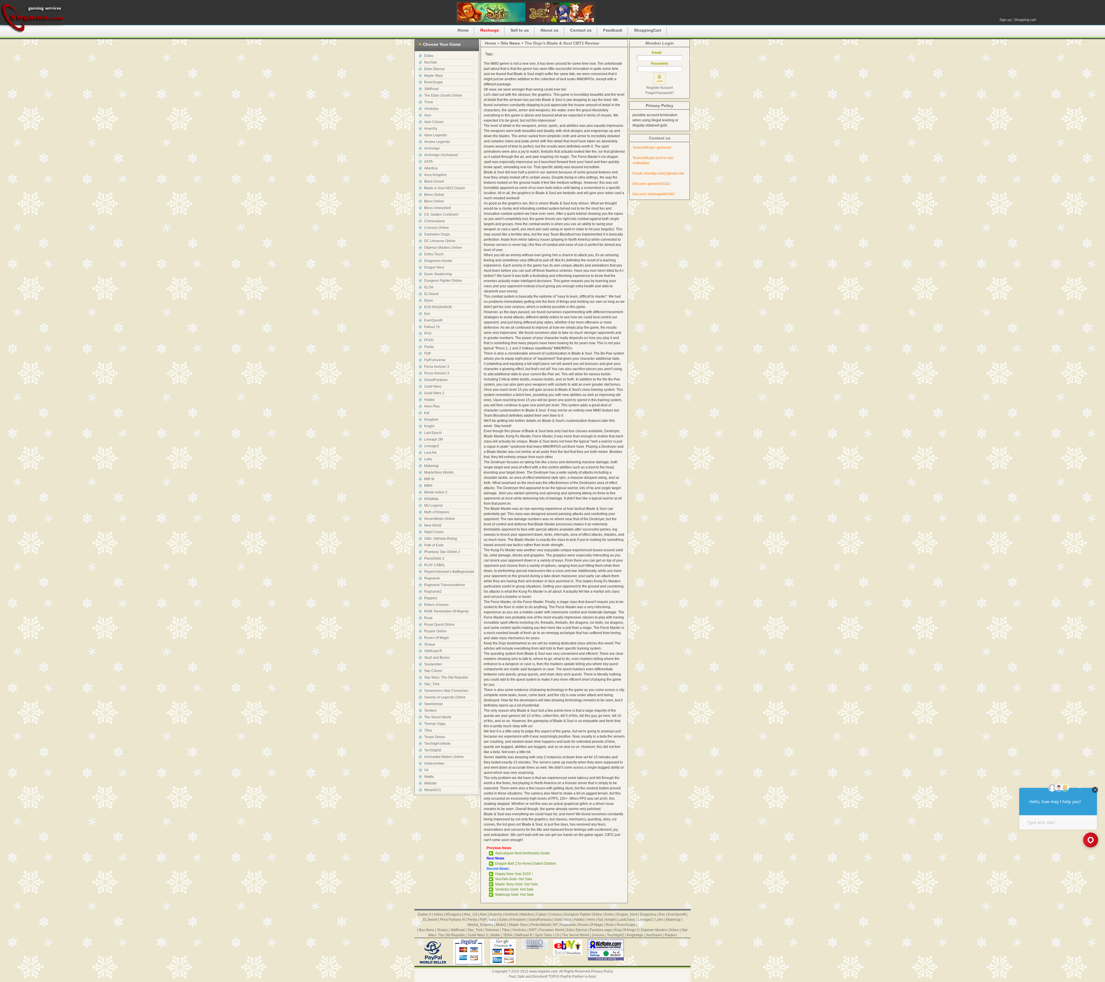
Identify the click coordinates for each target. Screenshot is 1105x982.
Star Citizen (433, 671)
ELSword (431, 294)
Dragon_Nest (626, 914)
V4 (426, 770)
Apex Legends (435, 135)
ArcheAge (432, 148)
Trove (428, 102)
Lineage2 (431, 446)
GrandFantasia (435, 380)
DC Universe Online (440, 241)
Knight (429, 426)
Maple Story (433, 76)
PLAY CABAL (434, 565)
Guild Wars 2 (434, 393)
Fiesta (429, 347)
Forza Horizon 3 (436, 367)
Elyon (428, 300)
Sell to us (519, 30)
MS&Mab (431, 499)
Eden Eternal (434, 69)
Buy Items (426, 930)
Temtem (430, 711)
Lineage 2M (433, 439)
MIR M (429, 479)
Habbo (429, 400)
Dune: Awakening (438, 274)
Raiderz (671, 935)
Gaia (492, 920)
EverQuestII (433, 320)
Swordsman (433, 704)
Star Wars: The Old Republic (446, 677)
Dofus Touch (434, 254)
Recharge (489, 30)
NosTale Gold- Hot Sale (513, 879)
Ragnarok (432, 578)
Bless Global (434, 195)
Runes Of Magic (436, 638)
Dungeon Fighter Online (443, 281)
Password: (659, 64)
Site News (510, 43)
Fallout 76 (432, 327)
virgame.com (32, 17)
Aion (427, 115)
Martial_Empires (480, 925)
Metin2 (501, 925)
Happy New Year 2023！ (514, 874)
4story (438, 914)
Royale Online (435, 631)
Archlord (511, 914)
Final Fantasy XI (452, 920)
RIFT (533, 930)
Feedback (612, 30)
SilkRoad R (433, 651)
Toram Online (434, 737)
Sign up (1005, 20)
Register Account (659, 88)
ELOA (428, 287)
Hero (591, 920)
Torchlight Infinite (437, 744)
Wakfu (429, 777)
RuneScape (433, 82)
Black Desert (434, 181)
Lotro (428, 459)
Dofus (428, 56)
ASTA (428, 162)
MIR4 (428, 486)
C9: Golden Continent (441, 215)
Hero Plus (432, 406)
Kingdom (431, 420)
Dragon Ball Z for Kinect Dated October (525, 864)
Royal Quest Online (439, 625)
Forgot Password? (659, 93)
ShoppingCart (647, 30)
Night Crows (433, 532)
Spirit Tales (543, 935)
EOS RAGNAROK (438, 307)
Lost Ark (430, 453)
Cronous (555, 914)
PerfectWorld (540, 925)
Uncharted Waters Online (444, 757)
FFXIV (429, 340)
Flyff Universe (434, 360)
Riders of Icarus (436, 605)
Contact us (581, 30)
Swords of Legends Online (445, 697)
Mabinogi (431, 466)
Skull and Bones (437, 658)
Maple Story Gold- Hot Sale (516, 884)
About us (549, 30)
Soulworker (433, 664)
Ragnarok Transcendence (444, 585)
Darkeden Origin (437, 234)
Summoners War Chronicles (446, 691)
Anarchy (430, 129)
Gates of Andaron (512, 920)
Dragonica (648, 914)
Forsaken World (551, 930)
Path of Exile (434, 545)
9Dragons (453, 914)
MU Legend (433, 506)
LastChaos (626, 920)
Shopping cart (1025, 20)
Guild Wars (432, 386)
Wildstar (430, 783)
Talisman (492, 930)
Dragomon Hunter (438, 261)
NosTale (430, 62)
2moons (598, 935)
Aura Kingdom (435, 175)
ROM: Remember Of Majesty (446, 611)
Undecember (434, 763)
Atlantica (431, 168)
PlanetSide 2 (434, 558)
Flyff (427, 353)
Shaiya (429, 644)
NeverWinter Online (439, 519)
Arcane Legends (437, 142)
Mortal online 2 (435, 492)
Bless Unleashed (437, 208)
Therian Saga (434, 724)
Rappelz (430, 598)
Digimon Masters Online (443, 248)
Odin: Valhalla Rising (440, 539)
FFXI (427, 334)
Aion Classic (434, 122)
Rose (428, 618)
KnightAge (635, 935)
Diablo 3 (424, 914)
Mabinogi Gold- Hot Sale (514, 895)
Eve (427, 314)
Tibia (428, 730)
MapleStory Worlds (439, 472)
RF (555, 925)
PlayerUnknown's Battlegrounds (449, 572)
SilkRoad (431, 89)
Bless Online (434, 201)
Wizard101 (432, 790)
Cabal (541, 914)
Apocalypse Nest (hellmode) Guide (522, 853)
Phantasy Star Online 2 (442, 552)
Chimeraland (434, 221)
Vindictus (431, 109)
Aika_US (470, 914)
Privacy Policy (659, 105)
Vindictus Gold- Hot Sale (514, 889)
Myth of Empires (436, 512)
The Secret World (437, 717)
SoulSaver (654, 935)
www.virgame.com (543, 971)
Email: (659, 53)
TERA (507, 935)
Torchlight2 (432, 750)
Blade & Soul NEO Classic (444, 188)
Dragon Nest (434, 267)
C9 (557, 935)
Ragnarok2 (433, 591)
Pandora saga (601, 930)
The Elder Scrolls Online (443, 95)
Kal (426, 413)
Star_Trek (431, 684)
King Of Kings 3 (626, 930)
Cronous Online (436, 228)
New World (432, 525)
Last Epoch (433, 433)
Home (463, 30)
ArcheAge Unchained (441, 155)
